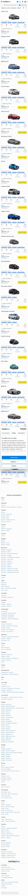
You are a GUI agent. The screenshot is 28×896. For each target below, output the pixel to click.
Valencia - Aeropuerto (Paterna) (9, 828)
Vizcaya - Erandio (5, 846)
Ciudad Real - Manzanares (7, 615)
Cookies (3, 885)
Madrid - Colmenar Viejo (7, 717)
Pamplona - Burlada (6, 778)
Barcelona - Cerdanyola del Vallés (9, 553)
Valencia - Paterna (5, 832)
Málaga (3, 747)
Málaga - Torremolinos (6, 760)
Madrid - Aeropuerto (6, 704)
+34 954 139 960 (5, 875)
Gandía (3, 826)
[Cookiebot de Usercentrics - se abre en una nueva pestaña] (20, 429)
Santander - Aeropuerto (7, 597)
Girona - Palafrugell (6, 649)
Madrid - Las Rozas (6, 727)
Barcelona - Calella (5, 551)
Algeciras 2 (3, 582)
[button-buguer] (1, 1)
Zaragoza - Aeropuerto (6, 851)
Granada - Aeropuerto (6, 654)
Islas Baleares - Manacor (7, 672)
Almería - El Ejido (5, 530)
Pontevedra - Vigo (5, 792)
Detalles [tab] (14, 433)
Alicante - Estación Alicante (8, 519)
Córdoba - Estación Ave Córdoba (9, 626)
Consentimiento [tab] (6, 433)
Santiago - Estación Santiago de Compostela (12, 692)
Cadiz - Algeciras (5, 586)
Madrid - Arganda (5, 713)
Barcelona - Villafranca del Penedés (10, 572)
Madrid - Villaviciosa (6, 740)
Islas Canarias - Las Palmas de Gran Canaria (12, 697)
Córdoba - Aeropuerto (6, 624)
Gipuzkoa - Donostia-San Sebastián (10, 636)
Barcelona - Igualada (6, 555)
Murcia (3, 765)
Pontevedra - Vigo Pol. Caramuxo (9, 794)
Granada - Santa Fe (6, 660)
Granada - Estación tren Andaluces (9, 658)
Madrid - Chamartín (6, 715)
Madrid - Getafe (5, 725)
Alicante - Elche (5, 518)
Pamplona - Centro (6, 779)
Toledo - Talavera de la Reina (8, 821)
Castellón (3, 602)
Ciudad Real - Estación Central (8, 613)
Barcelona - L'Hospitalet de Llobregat (10, 557)
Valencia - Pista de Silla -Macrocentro (10, 835)
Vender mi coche (5, 871)
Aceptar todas (14, 457)
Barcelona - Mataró (6, 564)
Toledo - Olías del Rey (6, 819)
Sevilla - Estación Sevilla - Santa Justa (10, 812)
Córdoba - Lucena (5, 627)
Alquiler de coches (5, 867)
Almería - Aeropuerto (6, 528)
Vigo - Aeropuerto (5, 795)
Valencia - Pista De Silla (7, 834)
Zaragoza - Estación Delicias (8, 857)
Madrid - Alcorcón (5, 712)
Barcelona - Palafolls (6, 566)
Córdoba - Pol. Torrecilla (7, 631)
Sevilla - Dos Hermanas (7, 810)
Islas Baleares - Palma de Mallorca (9, 674)
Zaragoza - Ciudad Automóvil (8, 855)
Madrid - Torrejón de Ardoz (7, 732)
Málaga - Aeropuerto (6, 749)
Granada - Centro (5, 656)
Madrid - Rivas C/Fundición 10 (8, 730)
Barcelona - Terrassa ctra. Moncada (9, 570)
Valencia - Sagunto (5, 837)
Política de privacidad (6, 884)
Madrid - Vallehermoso (6, 734)
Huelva (3, 667)
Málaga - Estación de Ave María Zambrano (11, 752)
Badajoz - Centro (5, 542)
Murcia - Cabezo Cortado (7, 767)
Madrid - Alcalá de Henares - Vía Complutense (12, 708)
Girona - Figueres (5, 647)
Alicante (3, 512)
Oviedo (3, 535)
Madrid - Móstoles (5, 728)
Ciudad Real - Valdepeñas (7, 617)
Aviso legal (3, 887)
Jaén (2, 679)
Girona (2, 645)
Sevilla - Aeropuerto (6, 804)
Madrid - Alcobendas (6, 710)
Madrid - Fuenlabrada (6, 721)
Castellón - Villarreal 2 (6, 606)
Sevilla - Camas (5, 808)
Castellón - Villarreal (6, 604)
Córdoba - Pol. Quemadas (7, 629)
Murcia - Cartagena (6, 769)
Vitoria (2, 500)
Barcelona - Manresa (6, 561)
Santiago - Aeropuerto (6, 690)
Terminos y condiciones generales (9, 882)
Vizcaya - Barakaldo (6, 842)
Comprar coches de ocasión (8, 869)
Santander (3, 595)
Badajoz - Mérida (5, 544)
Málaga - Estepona (6, 754)
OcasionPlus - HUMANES (7, 741)
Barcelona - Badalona (6, 550)
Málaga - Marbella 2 (6, 758)
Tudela (2, 781)
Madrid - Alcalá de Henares (8, 706)
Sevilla (2, 803)
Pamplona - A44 (5, 776)
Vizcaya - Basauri (5, 844)
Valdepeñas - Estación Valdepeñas (9, 618)
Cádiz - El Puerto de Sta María (8, 588)
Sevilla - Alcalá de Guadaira (7, 806)
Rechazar (14, 466)
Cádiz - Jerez (4, 590)
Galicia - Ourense (5, 787)
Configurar (13, 461)
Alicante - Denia (5, 516)
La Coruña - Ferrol (5, 686)
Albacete (3, 505)
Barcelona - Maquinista (7, 563)
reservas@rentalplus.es (7, 877)
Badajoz (3, 541)
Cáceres (3, 577)
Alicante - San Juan (6, 521)
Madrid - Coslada (5, 719)
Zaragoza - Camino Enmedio (8, 853)
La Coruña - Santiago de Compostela (10, 688)
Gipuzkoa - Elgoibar (6, 638)
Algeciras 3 (3, 584)
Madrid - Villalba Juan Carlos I (8, 736)
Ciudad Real (4, 611)
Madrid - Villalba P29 (6, 738)
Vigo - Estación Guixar (6, 797)
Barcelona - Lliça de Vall (7, 559)
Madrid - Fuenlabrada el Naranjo (9, 723)
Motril (2, 662)
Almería (3, 526)
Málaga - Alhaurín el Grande (8, 750)
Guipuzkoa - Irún (5, 640)
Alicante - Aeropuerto (6, 514)
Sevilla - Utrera (4, 814)
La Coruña (3, 684)
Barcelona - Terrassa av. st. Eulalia (9, 568)
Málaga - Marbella (5, 756)
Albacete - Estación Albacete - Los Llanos (11, 507)
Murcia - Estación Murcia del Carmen (10, 771)
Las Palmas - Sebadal (6, 699)
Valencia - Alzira (5, 830)
